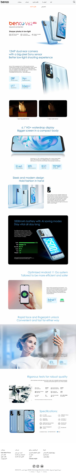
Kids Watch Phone (6, 452)
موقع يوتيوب (46, 456)
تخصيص (43, 6)
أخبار (30, 456)
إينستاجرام (45, 454)
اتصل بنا (44, 2)
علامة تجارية (35, 2)
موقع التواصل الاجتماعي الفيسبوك (49, 453)
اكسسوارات (4, 458)
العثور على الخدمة (19, 456)
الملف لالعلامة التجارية (34, 452)
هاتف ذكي (3, 454)
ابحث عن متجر (18, 452)
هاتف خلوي (3, 456)
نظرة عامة (33, 6)
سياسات (32, 471)
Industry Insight (33, 458)
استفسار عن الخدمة (20, 454)
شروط (38, 471)
